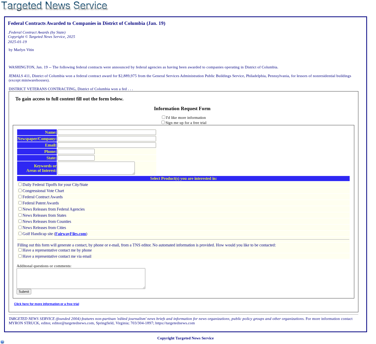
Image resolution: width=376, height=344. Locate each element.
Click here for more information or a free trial (46, 304)
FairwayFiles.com (70, 234)
